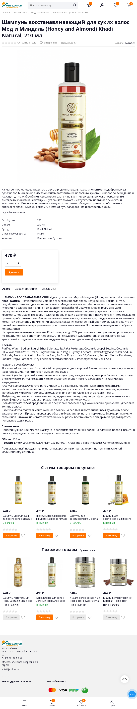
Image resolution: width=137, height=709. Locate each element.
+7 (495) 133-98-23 (12, 657)
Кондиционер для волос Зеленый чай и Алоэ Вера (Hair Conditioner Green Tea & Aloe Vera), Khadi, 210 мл (51, 602)
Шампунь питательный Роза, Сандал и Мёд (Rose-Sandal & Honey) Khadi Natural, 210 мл (18, 602)
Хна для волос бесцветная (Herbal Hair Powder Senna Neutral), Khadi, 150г (85, 600)
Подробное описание (13, 212)
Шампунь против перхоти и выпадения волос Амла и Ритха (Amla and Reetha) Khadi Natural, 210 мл (51, 520)
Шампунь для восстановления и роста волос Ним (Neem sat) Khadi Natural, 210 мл (84, 520)
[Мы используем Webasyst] (6, 676)
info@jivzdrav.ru (10, 669)
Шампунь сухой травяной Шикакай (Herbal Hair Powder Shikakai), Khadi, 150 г (117, 602)
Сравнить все (87, 550)
